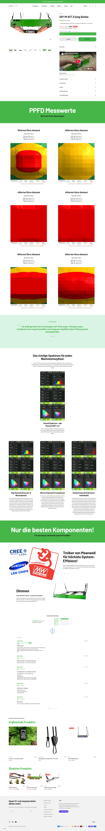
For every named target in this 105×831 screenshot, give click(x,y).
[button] (62, 20)
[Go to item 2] (16, 50)
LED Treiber (44, 6)
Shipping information (48, 814)
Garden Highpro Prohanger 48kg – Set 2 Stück (48, 758)
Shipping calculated (68, 28)
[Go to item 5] (30, 50)
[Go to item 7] (40, 50)
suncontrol (34, 599)
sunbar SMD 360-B (13, 787)
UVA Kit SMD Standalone (73, 758)
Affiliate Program (47, 800)
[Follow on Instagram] (12, 822)
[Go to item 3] (20, 50)
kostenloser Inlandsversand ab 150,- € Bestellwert (52, 1)
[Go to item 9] (50, 50)
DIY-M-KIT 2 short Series (32, 787)
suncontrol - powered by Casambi (16, 758)
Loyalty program (47, 802)
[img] (20, 641)
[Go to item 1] (11, 50)
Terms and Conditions (48, 809)
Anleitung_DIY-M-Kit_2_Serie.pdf (67, 74)
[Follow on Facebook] (9, 822)
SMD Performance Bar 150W (50, 787)
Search (45, 805)
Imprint (45, 807)
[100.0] (52, 630)
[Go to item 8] (45, 50)
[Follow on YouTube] (16, 822)
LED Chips (52, 6)
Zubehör (59, 6)
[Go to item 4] (25, 50)
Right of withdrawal (48, 816)
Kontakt (66, 6)
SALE (71, 6)
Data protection (47, 811)
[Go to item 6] (35, 50)
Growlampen (35, 6)
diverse (61, 13)
